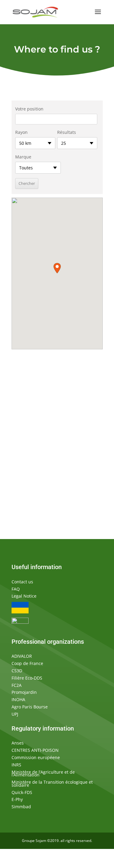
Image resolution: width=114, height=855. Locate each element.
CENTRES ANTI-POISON (35, 750)
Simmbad (21, 806)
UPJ (15, 714)
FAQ (16, 589)
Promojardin (24, 692)
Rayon (21, 132)
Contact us (22, 582)
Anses (18, 743)
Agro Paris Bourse (30, 707)
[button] (57, 268)
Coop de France (27, 663)
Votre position (29, 109)
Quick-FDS (22, 792)
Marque (23, 157)
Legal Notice (24, 596)
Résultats (66, 132)
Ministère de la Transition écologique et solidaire (52, 783)
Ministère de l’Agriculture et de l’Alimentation (43, 773)
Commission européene (36, 757)
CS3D (17, 670)
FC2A (17, 685)
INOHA (18, 699)
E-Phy (17, 799)
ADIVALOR (22, 656)
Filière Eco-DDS (27, 678)
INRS (16, 765)
